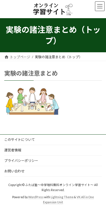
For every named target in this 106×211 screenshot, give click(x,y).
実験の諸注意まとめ (31, 73)
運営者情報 (12, 150)
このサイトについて (19, 139)
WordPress (36, 197)
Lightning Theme (62, 197)
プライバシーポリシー (21, 160)
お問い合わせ (14, 171)
